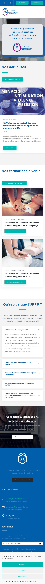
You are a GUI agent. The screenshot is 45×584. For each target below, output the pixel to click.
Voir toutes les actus (12, 79)
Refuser (22, 571)
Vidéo (6, 132)
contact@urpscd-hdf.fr (17, 507)
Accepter (22, 565)
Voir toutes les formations (13, 183)
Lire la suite (9, 148)
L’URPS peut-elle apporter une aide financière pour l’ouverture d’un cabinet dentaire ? (20, 395)
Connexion (37, 2)
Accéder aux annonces (22, 437)
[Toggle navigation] (41, 12)
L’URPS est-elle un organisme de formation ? (18, 363)
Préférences (22, 577)
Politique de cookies (12, 581)
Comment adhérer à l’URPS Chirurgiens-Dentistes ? (21, 373)
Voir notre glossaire (22, 480)
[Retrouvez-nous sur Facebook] (4, 3)
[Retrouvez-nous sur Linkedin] (10, 3)
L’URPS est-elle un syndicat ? (16, 330)
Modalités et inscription (15, 231)
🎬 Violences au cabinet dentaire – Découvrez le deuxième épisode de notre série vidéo (20, 125)
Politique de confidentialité (29, 581)
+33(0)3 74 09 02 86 (15, 498)
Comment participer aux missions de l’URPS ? (19, 384)
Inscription (22, 2)
